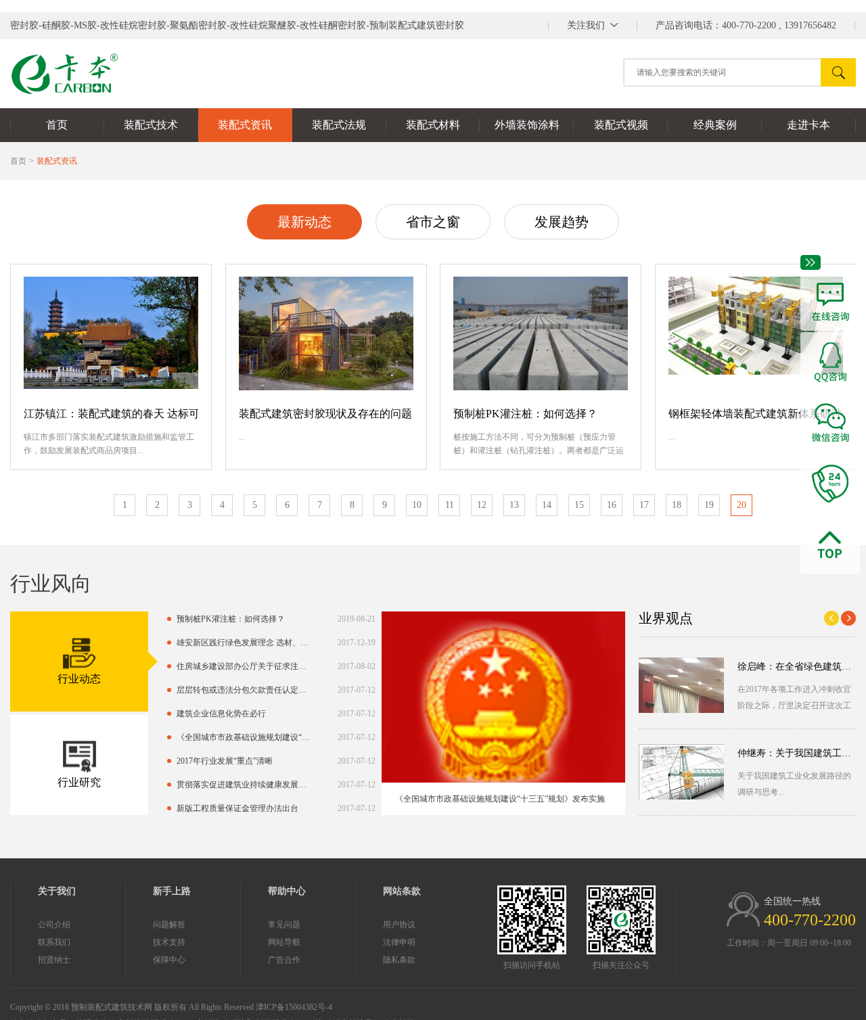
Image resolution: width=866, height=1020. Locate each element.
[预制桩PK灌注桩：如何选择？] (540, 333)
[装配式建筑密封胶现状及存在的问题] (326, 333)
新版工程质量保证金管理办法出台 (237, 808)
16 (611, 505)
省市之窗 (433, 221)
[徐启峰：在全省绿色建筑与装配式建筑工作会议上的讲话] (681, 685)
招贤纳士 (54, 960)
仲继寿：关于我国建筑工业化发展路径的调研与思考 (796, 753)
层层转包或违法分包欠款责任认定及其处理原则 (245, 690)
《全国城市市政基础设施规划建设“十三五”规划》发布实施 (245, 737)
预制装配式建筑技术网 (111, 1007)
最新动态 (304, 221)
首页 (18, 161)
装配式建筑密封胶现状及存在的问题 (325, 413)
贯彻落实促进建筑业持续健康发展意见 (245, 784)
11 (449, 505)
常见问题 (284, 924)
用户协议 (399, 924)
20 (741, 505)
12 (481, 505)
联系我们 (54, 942)
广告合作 (284, 960)
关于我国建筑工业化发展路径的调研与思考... (794, 784)
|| (592, 25)
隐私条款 (399, 960)
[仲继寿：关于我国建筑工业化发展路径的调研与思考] (681, 771)
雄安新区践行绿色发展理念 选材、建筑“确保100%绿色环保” (245, 642)
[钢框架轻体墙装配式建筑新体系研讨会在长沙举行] (755, 333)
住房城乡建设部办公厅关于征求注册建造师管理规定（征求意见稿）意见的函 (245, 666)
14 (546, 505)
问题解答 (169, 924)
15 (579, 505)
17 (644, 505)
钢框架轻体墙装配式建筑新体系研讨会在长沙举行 (755, 413)
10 (416, 505)
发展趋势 (561, 221)
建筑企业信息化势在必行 (221, 713)
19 (709, 505)
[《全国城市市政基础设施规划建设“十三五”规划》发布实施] (503, 697)
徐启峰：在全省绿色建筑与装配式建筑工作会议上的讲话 (796, 667)
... (242, 437)
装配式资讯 (57, 161)
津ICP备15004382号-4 (294, 1007)
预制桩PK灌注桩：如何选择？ (525, 413)
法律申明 (399, 942)
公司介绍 (54, 924)
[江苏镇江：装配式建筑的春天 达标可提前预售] (111, 333)
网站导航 (284, 942)
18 (676, 505)
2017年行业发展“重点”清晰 (225, 761)
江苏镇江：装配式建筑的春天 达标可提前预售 (111, 413)
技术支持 (169, 942)
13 (514, 505)
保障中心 (169, 960)
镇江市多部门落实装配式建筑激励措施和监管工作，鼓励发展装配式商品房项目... (109, 443)
